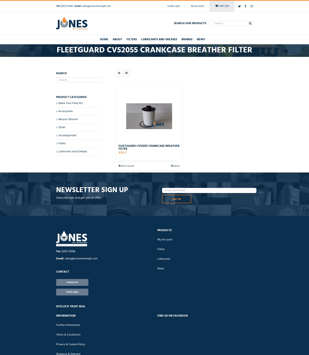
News (160, 269)
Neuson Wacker (68, 119)
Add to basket (127, 166)
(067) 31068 (67, 6)
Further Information (68, 325)
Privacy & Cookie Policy (70, 344)
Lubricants (163, 259)
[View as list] (126, 73)
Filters (62, 143)
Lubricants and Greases (72, 151)
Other (61, 127)
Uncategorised (67, 135)
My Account (197, 6)
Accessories (65, 111)
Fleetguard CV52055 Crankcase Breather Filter (149, 147)
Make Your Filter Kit (70, 103)
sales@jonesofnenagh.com (96, 6)
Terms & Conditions (68, 335)
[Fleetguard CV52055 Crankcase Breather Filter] (149, 114)
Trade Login (173, 6)
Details (176, 166)
